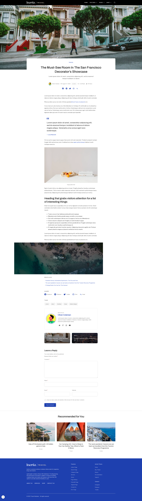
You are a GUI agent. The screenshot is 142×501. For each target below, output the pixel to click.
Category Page (74, 472)
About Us (29, 483)
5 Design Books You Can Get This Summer (56, 285)
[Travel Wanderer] (35, 2)
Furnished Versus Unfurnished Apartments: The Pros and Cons (61, 280)
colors (47, 304)
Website (74, 390)
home (65, 304)
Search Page (74, 469)
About (72, 477)
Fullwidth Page (74, 482)
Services (37, 483)
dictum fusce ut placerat (78, 102)
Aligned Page (74, 484)
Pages (101, 2)
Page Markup (74, 479)
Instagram (97, 484)
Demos (96, 472)
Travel (71, 62)
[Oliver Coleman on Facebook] (63, 325)
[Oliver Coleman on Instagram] (66, 325)
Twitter (97, 489)
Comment (47, 359)
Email (46, 390)
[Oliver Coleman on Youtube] (69, 325)
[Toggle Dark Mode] (3, 497)
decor (53, 304)
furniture (59, 304)
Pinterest (97, 487)
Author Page (74, 467)
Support (97, 477)
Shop (108, 2)
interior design (73, 304)
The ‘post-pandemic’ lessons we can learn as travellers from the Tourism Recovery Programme (70, 283)
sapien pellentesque (79, 142)
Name (46, 380)
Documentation (98, 474)
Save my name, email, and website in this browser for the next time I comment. (65, 400)
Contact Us (51, 483)
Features (92, 2)
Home (86, 2)
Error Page (73, 489)
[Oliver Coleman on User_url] (59, 325)
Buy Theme (97, 469)
